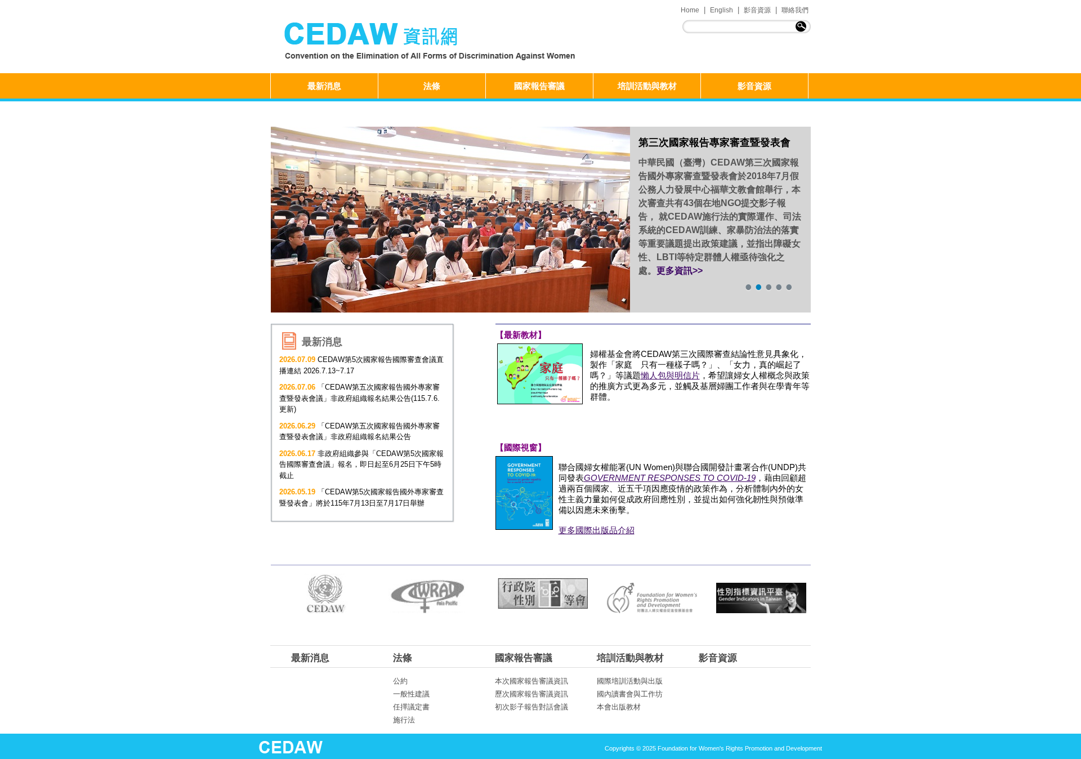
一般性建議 (411, 694)
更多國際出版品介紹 (597, 530)
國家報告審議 (539, 86)
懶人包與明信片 (670, 375)
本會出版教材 (619, 707)
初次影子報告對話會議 (531, 707)
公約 (400, 681)
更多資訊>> (679, 270)
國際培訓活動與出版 (630, 681)
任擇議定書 (411, 707)
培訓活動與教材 (647, 86)
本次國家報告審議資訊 (531, 681)
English (721, 10)
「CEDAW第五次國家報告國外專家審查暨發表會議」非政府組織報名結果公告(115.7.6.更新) (359, 398)
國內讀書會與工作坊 (630, 694)
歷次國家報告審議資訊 (531, 694)
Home (690, 10)
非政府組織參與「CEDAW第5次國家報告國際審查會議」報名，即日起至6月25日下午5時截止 (361, 464)
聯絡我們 (794, 10)
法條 (431, 86)
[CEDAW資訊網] (431, 42)
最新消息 (324, 86)
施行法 (404, 720)
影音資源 (757, 10)
